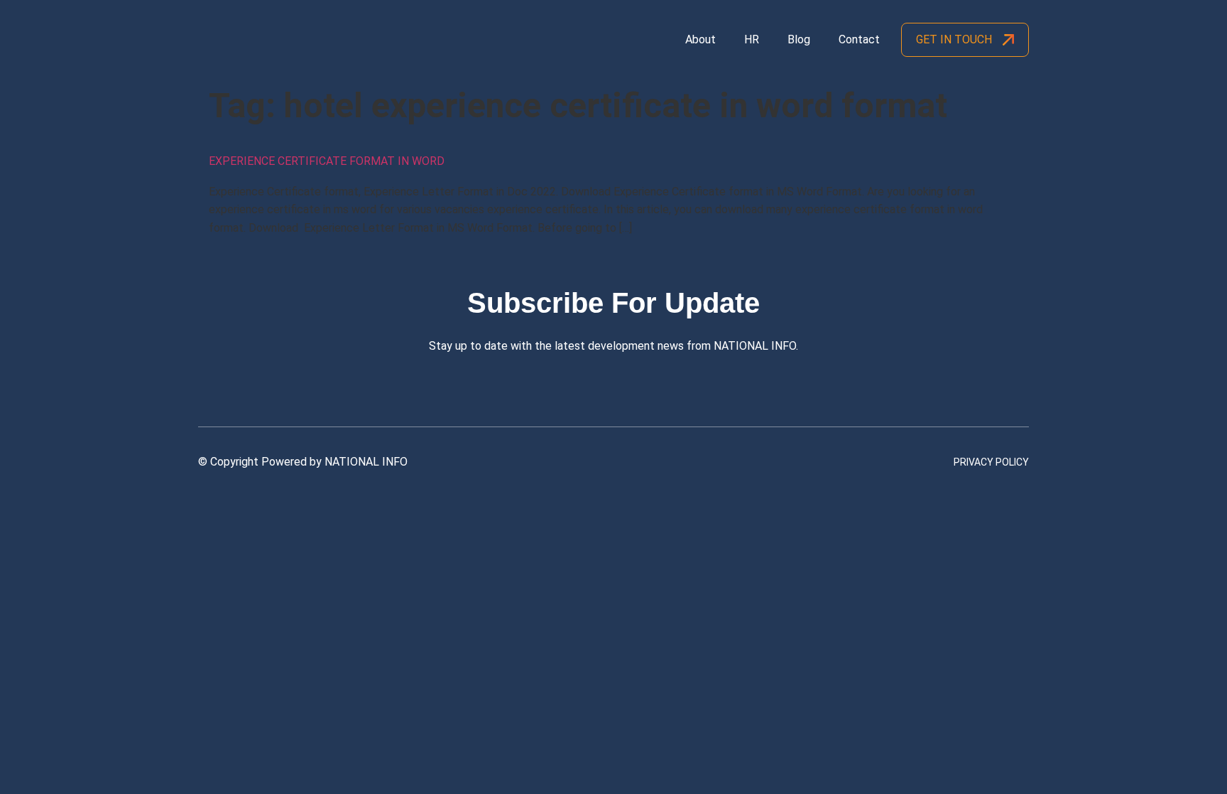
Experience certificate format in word (327, 161)
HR (751, 39)
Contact (859, 39)
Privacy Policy (991, 462)
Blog (798, 39)
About (700, 39)
